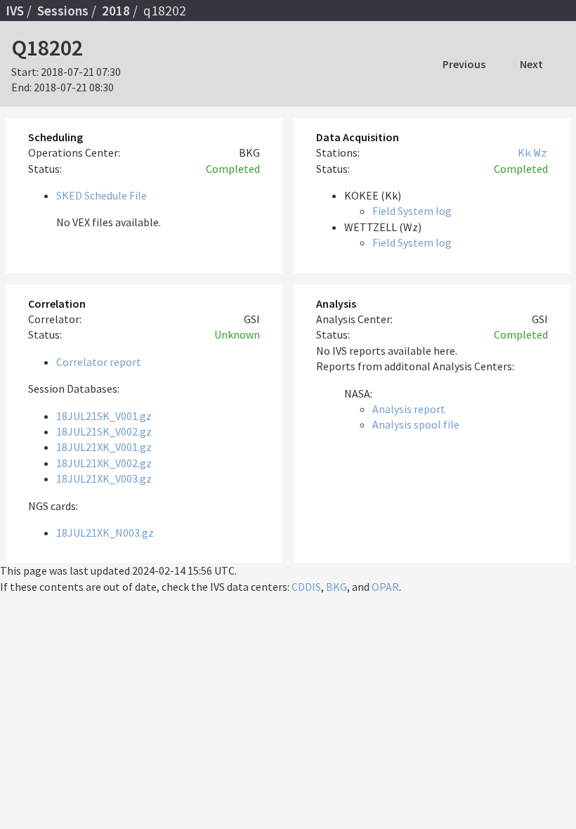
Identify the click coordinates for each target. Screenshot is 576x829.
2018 (116, 10)
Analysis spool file (415, 424)
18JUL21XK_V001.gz (104, 447)
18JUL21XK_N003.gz (105, 533)
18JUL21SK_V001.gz (104, 416)
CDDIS (306, 587)
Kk (525, 152)
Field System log (412, 211)
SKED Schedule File (101, 195)
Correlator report (98, 362)
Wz (541, 152)
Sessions (63, 10)
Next (531, 64)
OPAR (385, 587)
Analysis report (408, 409)
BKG (336, 587)
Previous (464, 64)
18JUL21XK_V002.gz (104, 463)
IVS (15, 10)
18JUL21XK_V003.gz (104, 478)
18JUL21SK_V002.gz (104, 431)
